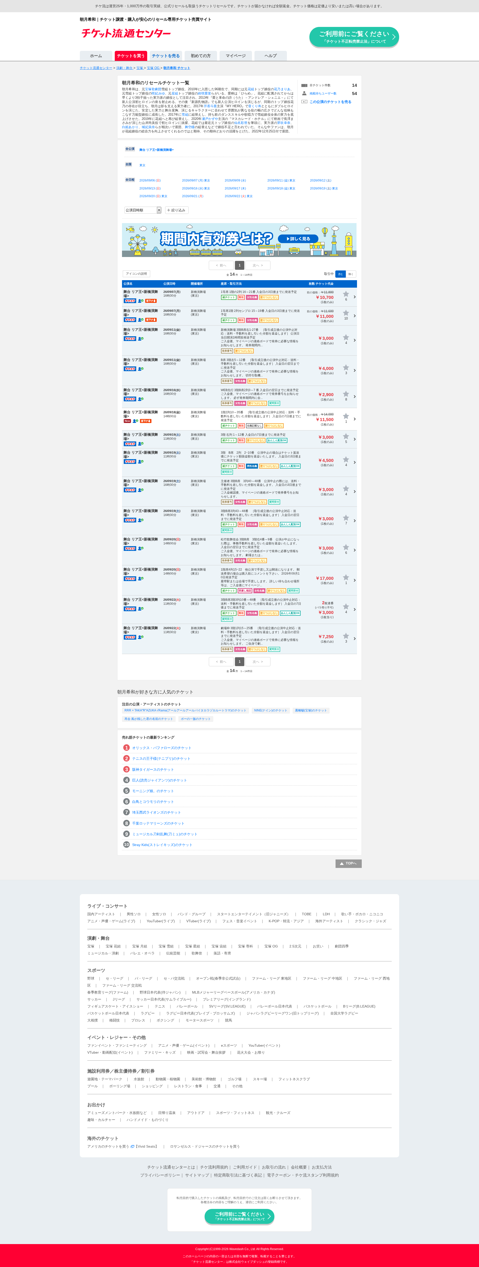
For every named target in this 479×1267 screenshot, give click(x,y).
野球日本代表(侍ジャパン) (160, 992)
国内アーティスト (101, 914)
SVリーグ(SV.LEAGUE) (227, 1006)
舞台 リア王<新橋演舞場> (156, 150)
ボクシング (165, 1020)
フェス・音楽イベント (239, 921)
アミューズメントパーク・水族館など (117, 1113)
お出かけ (96, 1104)
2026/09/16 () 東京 (196, 188)
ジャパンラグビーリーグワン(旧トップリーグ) (282, 1013)
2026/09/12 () (320, 180)
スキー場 (260, 1079)
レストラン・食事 (188, 1086)
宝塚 (90, 946)
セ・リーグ (114, 978)
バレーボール (187, 1006)
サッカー (94, 999)
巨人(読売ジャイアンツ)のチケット (159, 780)
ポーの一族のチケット (196, 719)
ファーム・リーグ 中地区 (322, 978)
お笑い (318, 946)
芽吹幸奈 (283, 123)
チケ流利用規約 (214, 1167)
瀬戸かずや (210, 119)
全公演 (129, 149)
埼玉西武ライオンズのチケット (156, 812)
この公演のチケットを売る (331, 102)
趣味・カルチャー (101, 1120)
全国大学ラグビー (344, 1013)
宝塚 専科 (245, 946)
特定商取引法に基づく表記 (238, 1175)
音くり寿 (254, 106)
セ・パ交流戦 (174, 978)
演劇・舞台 (98, 938)
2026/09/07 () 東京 (196, 180)
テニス (160, 1006)
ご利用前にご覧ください (354, 36)
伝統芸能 (173, 953)
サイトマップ (197, 1175)
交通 (217, 1086)
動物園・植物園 (168, 1079)
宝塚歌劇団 (153, 89)
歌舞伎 (197, 953)
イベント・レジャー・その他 (116, 1037)
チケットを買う (131, 56)
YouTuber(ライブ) (161, 921)
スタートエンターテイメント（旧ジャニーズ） (253, 914)
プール (92, 1086)
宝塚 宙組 (219, 946)
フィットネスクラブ (294, 1079)
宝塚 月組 (139, 946)
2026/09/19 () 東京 (324, 188)
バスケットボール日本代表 (108, 1013)
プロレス (138, 1020)
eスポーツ (229, 1045)
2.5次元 (295, 946)
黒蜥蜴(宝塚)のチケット (311, 710)
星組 (175, 93)
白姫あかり (130, 127)
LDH (326, 914)
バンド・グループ (192, 914)
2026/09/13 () (150, 188)
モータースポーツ (200, 1020)
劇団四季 (342, 946)
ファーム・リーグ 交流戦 (122, 985)
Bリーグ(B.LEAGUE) (359, 1006)
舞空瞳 (190, 127)
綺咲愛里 (204, 93)
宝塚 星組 (192, 946)
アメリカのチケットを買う (108, 1146)
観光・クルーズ (278, 1113)
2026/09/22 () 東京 (239, 196)
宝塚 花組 (113, 946)
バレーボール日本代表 (274, 1006)
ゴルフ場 (234, 1079)
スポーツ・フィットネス (235, 1113)
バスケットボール (318, 1006)
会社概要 (299, 1167)
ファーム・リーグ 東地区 (271, 978)
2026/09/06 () (150, 180)
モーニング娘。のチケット (153, 791)
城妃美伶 (148, 127)
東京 (142, 165)
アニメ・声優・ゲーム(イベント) (184, 1045)
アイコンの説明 (136, 273)
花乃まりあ (282, 89)
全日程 (129, 179)
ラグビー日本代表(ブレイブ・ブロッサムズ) (200, 1013)
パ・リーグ (143, 978)
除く (351, 274)
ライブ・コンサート (107, 906)
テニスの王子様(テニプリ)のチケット (161, 758)
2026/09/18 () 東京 (281, 188)
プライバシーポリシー (160, 1175)
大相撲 (92, 1020)
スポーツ (96, 970)
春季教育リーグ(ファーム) (107, 992)
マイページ (236, 56)
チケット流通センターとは (171, 1167)
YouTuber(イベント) (264, 1045)
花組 (251, 89)
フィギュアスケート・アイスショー (115, 1006)
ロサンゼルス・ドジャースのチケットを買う (205, 1146)
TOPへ (351, 863)
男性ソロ (134, 914)
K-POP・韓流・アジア (286, 921)
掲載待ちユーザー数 (323, 93)
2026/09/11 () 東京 (281, 180)
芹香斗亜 (210, 106)
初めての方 (201, 56)
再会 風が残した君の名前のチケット (148, 719)
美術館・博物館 (204, 1079)
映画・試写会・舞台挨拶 (206, 1052)
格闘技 (114, 1020)
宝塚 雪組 (166, 946)
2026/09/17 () (235, 188)
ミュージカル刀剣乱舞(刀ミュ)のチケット (165, 834)
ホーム (96, 56)
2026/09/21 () (192, 196)
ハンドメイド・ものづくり (148, 1120)
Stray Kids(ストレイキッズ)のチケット (162, 845)
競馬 (228, 1020)
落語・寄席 (222, 953)
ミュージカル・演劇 (103, 953)
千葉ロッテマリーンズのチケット (158, 823)
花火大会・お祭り (251, 1052)
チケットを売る (166, 56)
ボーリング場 (119, 1086)
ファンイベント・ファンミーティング (117, 1045)
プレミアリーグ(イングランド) (227, 999)
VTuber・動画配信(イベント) (110, 1052)
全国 (128, 164)
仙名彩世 (240, 123)
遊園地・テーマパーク (104, 1079)
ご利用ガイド (245, 1167)
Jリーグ (119, 999)
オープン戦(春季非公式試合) (218, 978)
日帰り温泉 (167, 1113)
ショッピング (152, 1086)
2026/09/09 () (235, 180)
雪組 (185, 114)
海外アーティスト (329, 921)
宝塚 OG (271, 946)
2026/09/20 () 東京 (153, 196)
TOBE (306, 914)
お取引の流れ (274, 1167)
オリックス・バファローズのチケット (162, 748)
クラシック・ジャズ (370, 921)
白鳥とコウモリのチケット (153, 802)
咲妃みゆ (158, 93)
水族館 (139, 1079)
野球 (90, 978)
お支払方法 (322, 1167)
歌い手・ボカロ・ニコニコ (362, 914)
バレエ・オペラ (142, 953)
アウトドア (196, 1113)
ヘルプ (271, 56)
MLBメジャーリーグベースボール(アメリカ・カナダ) (233, 992)
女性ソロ (159, 914)
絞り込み (178, 210)
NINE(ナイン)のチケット (270, 710)
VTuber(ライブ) (198, 921)
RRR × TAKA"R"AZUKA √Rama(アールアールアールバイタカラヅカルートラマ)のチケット (185, 710)
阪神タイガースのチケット (153, 769)
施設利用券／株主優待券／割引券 (121, 1071)
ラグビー (148, 1013)
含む (340, 274)
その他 (237, 1086)
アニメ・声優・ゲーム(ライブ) (111, 921)
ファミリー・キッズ (160, 1052)
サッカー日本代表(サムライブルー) (163, 999)
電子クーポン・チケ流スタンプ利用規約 (303, 1175)
